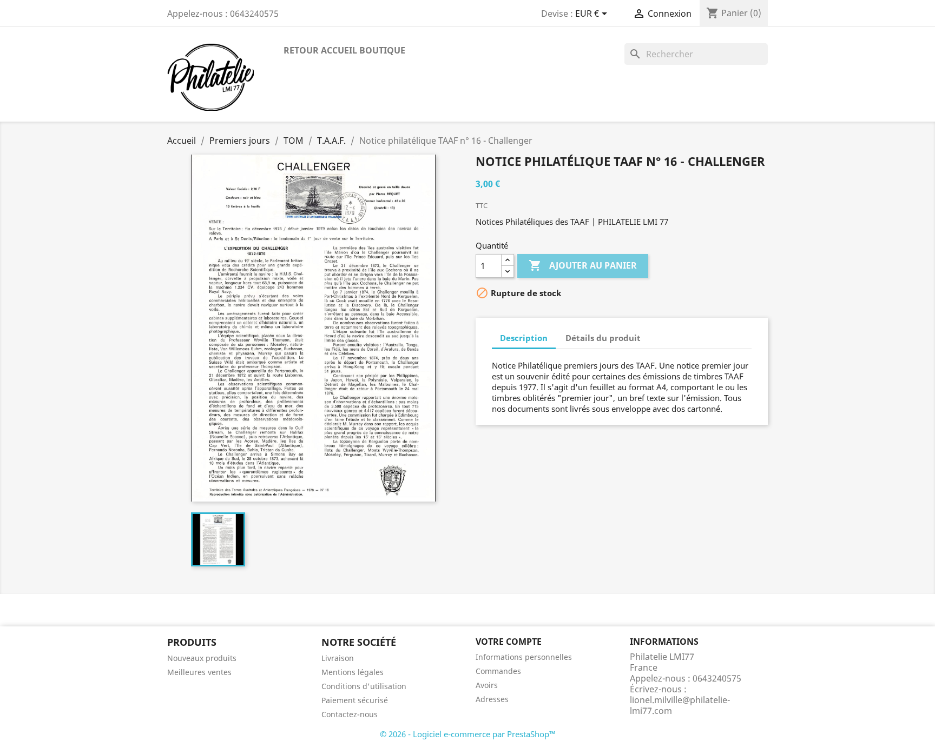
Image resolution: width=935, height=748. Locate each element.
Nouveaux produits (201, 658)
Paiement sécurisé (354, 700)
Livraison (337, 658)
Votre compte (509, 641)
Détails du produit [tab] (603, 337)
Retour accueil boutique (344, 50)
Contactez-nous (349, 714)
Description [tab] (524, 337)
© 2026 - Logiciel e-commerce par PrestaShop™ (468, 734)
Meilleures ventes (199, 672)
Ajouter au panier (583, 265)
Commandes (498, 671)
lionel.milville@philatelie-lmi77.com (680, 705)
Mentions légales (352, 672)
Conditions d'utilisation (363, 686)
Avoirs (487, 685)
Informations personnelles (524, 657)
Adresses (492, 699)
